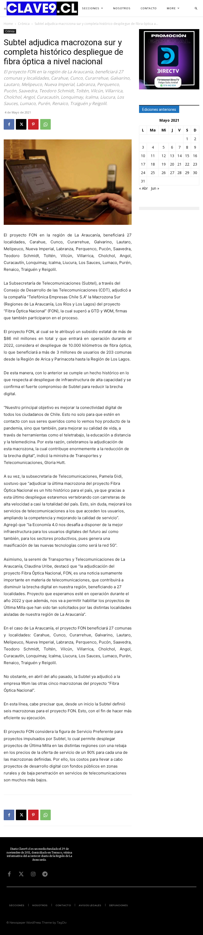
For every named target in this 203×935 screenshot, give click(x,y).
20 (172, 164)
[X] (21, 124)
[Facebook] (9, 124)
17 (143, 164)
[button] (196, 8)
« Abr (143, 188)
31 (143, 181)
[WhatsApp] (45, 124)
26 (164, 172)
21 (179, 164)
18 (153, 164)
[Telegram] (45, 874)
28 (179, 172)
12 (164, 155)
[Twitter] (21, 874)
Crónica (24, 23)
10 (143, 155)
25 (153, 172)
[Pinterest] (33, 124)
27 (172, 172)
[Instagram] (33, 874)
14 (179, 155)
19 (164, 164)
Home (8, 23)
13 (172, 155)
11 (153, 155)
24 (143, 172)
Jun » (155, 188)
